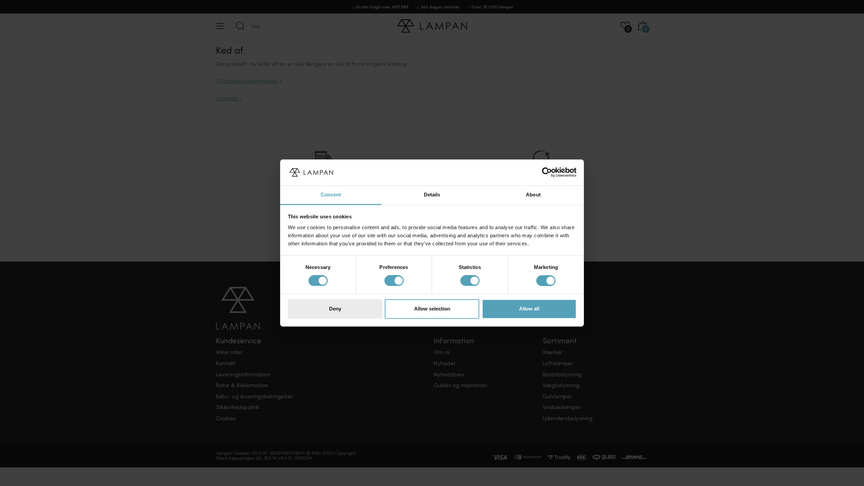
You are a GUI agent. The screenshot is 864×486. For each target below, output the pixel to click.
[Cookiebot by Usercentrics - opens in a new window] (546, 172)
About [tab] (533, 194)
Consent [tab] (331, 194)
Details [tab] (432, 194)
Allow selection (432, 309)
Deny (335, 309)
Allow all (529, 309)
